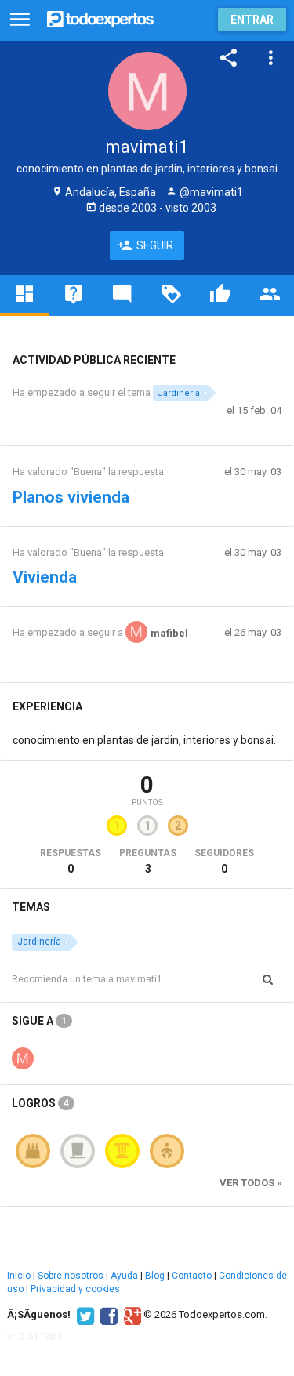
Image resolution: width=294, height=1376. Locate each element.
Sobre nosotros (70, 1275)
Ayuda (124, 1275)
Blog (155, 1275)
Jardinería (179, 393)
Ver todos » (251, 1183)
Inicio (19, 1275)
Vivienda (45, 577)
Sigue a (39, 1021)
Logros (40, 1103)
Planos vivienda (71, 497)
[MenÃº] (20, 20)
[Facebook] (107, 1315)
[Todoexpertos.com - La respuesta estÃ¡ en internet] (100, 17)
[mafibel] (23, 1057)
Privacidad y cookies (75, 1288)
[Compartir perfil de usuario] (229, 58)
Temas (31, 907)
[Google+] (130, 1315)
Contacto (192, 1275)
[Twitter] (83, 1315)
